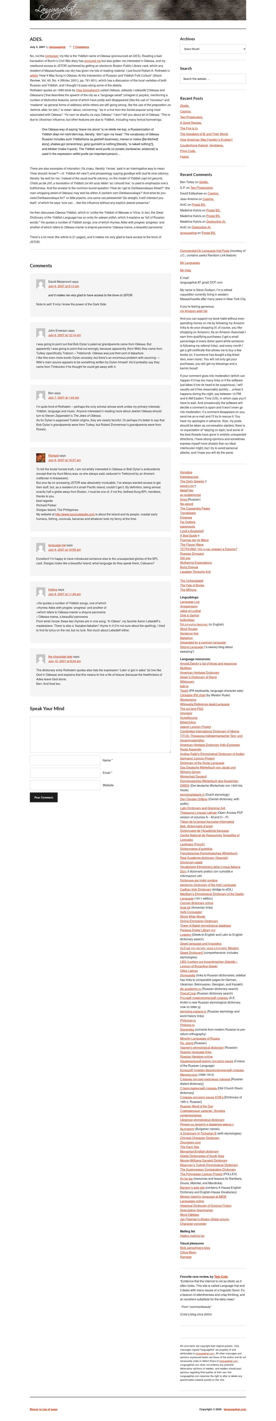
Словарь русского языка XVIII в (202, 1097)
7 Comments (81, 47)
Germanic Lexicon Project (197, 758)
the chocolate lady (60, 656)
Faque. (184, 156)
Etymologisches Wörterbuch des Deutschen (209, 781)
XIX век (185, 558)
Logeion (186, 934)
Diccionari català (191, 862)
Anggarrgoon (189, 606)
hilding (52, 589)
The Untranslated (191, 580)
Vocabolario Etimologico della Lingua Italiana (210, 867)
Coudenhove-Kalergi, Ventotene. (202, 145)
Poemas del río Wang (194, 540)
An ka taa (186, 1178)
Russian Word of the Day (196, 1106)
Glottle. (184, 106)
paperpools (187, 526)
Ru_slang (187, 1043)
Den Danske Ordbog (193, 799)
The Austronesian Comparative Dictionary (208, 1169)
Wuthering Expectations (196, 562)
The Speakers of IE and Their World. (204, 134)
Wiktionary (187, 681)
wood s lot (187, 486)
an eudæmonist (190, 495)
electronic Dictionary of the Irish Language (208, 885)
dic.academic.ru (190, 989)
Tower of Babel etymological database (205, 925)
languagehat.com (43, 11)
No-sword (186, 504)
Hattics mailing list (192, 1236)
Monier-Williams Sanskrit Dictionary (203, 1160)
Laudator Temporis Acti (195, 571)
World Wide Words (192, 916)
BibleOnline (188, 722)
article (34, 75)
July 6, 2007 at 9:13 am (63, 286)
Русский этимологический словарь (204, 998)
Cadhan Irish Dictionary (195, 889)
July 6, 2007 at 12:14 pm (64, 335)
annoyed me (92, 61)
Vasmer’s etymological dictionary (202, 1047)
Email (106, 772)
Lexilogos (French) (192, 844)
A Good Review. (191, 122)
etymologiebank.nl (192, 794)
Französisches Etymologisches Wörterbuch (209, 853)
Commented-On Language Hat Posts (204, 250)
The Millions (188, 589)
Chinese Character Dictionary (199, 1138)
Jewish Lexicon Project (195, 727)
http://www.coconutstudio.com (75, 514)
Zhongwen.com (190, 1142)
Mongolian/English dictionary (199, 1151)
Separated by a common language (203, 642)
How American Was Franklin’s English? (206, 139)
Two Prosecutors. (191, 117)
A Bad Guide (188, 535)
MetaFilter (186, 490)
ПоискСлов (188, 993)
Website (108, 785)
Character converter (193, 1223)
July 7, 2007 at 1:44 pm (63, 397)
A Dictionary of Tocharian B (198, 1133)
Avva (184, 499)
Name (107, 760)
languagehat (57, 47)
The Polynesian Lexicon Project (201, 1174)
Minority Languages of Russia (200, 1038)
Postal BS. (199, 204)
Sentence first (189, 633)
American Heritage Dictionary (199, 672)
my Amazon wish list (193, 311)
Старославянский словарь (198, 1088)
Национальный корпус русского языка (206, 1061)
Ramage (186, 1257)
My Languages (190, 263)
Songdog (186, 472)
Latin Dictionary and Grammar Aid (202, 808)
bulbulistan (187, 620)
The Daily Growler (192, 481)
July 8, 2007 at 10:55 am (64, 549)
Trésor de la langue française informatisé (207, 821)
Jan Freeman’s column (204, 1219)
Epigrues (186, 517)
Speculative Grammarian (196, 1210)
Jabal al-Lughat (190, 611)
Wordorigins (188, 699)
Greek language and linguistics (200, 943)
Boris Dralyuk (189, 567)
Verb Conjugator (191, 912)
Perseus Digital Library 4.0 (197, 930)
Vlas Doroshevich (88, 90)
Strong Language (191, 647)
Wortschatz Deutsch (193, 776)
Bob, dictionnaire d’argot (196, 826)
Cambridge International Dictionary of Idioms (209, 731)
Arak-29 (185, 907)
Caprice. (185, 111)
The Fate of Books (192, 585)
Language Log (189, 602)
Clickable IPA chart (192, 695)
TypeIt (184, 690)
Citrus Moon (188, 1252)
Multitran (186, 668)
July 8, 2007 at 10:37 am (64, 460)
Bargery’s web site (192, 1187)
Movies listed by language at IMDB (203, 1196)
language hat (57, 545)
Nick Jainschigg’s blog (195, 1248)
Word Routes (189, 629)
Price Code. (188, 151)
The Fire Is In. (189, 128)
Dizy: (183, 871)
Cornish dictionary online (196, 903)
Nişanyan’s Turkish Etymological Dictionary (209, 1165)
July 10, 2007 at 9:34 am (64, 661)
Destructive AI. (216, 221)
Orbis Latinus (189, 970)
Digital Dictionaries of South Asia (202, 1156)
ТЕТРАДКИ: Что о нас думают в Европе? (208, 549)
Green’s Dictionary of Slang (198, 677)
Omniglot (186, 713)
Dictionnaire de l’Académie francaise (204, 830)
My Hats (185, 270)
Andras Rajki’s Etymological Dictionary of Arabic (212, 754)
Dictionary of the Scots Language (202, 763)
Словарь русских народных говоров (205, 1079)
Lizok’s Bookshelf (192, 531)
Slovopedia (187, 975)
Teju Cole (221, 1276)
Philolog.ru (187, 1025)
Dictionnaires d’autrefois (196, 849)
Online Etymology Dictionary (199, 921)
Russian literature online (196, 1056)
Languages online (192, 1201)
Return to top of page (43, 1409)
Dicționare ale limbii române (198, 880)
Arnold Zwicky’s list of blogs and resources (208, 663)
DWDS (184, 785)
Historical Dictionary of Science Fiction (206, 1205)
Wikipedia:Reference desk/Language (204, 704)
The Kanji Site (189, 1147)
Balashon (186, 638)
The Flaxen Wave (192, 544)
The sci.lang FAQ (191, 708)
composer (51, 56)
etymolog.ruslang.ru (193, 1011)
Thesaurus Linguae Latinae (198, 812)
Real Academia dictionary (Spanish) (204, 858)
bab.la (184, 686)
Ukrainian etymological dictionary (202, 1120)
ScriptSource (188, 717)
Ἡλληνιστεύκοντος (194, 624)
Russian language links (195, 1052)
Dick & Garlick (189, 615)
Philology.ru (188, 1020)
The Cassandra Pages (195, 508)
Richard (53, 455)
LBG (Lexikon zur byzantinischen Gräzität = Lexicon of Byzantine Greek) (209, 963)
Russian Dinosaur (192, 553)
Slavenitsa (187, 1029)
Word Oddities (189, 1214)
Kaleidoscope (189, 477)
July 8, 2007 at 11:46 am (64, 594)
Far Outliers (187, 522)
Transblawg (188, 513)
